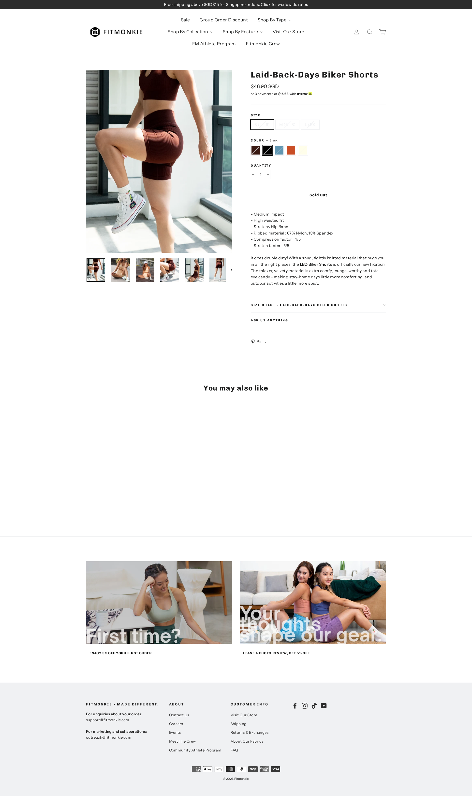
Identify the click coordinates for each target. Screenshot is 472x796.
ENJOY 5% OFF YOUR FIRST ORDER (120, 653)
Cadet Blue (279, 150)
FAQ (234, 750)
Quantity (261, 165)
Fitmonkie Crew (263, 44)
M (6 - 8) (287, 124)
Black (267, 150)
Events (175, 732)
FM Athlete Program (214, 44)
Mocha (256, 150)
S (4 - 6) (262, 124)
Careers (176, 724)
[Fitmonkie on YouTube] (324, 705)
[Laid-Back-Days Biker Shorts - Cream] (114, 499)
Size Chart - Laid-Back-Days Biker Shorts (299, 305)
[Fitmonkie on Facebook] (295, 705)
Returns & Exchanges (250, 732)
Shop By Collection (188, 31)
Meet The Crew (182, 741)
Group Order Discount (224, 20)
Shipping (239, 724)
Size (255, 115)
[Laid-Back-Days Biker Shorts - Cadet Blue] (101, 499)
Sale (185, 20)
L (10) (310, 124)
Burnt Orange (291, 150)
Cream (303, 150)
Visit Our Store (288, 31)
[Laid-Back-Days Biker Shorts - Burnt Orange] (107, 499)
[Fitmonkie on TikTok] (314, 705)
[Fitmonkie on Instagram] (305, 705)
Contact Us (179, 715)
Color (264, 140)
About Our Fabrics (247, 741)
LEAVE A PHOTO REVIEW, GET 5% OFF (276, 653)
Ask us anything (269, 320)
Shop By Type (272, 20)
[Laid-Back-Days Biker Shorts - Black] (95, 499)
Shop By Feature (241, 31)
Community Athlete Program (195, 750)
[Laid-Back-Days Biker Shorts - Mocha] (89, 499)
